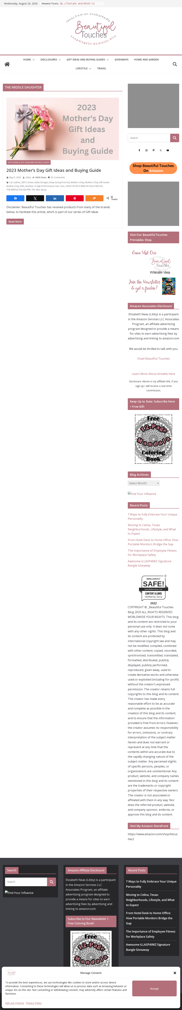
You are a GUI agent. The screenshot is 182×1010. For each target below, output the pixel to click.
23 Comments (58, 177)
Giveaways (122, 59)
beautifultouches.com (153, 589)
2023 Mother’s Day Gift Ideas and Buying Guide (53, 170)
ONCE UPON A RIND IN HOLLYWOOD (84, 186)
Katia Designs (41, 182)
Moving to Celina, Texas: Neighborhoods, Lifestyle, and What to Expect (152, 529)
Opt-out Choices (14, 1003)
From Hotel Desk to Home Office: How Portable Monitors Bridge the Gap (149, 918)
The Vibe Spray (38, 189)
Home (27, 59)
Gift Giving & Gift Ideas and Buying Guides (28, 162)
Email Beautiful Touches (153, 358)
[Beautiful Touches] (7, 64)
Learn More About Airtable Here (153, 374)
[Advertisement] (153, 106)
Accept (154, 988)
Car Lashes (14, 182)
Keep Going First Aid (59, 182)
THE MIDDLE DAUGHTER (18, 189)
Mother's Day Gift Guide (97, 182)
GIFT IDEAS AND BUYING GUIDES (86, 59)
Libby (28, 177)
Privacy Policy (34, 1003)
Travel (101, 68)
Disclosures (49, 59)
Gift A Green (27, 182)
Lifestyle (82, 68)
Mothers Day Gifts (15, 186)
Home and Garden (146, 59)
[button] (175, 973)
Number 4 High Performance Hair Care (45, 186)
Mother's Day (77, 182)
